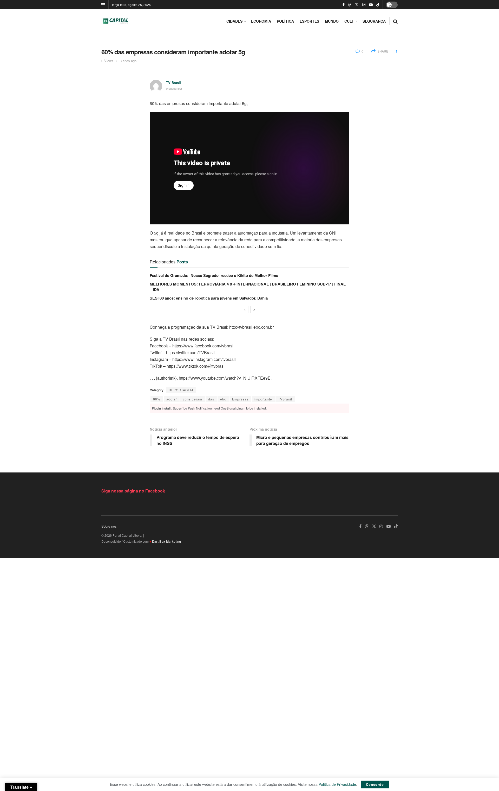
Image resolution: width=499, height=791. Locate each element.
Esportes (309, 21)
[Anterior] (245, 309)
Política (285, 21)
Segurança (374, 21)
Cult (349, 21)
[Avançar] (254, 309)
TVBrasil (285, 399)
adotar (171, 399)
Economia (261, 21)
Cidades (234, 21)
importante (263, 399)
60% (156, 399)
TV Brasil (173, 82)
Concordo (375, 784)
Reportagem (181, 390)
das (211, 399)
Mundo (332, 21)
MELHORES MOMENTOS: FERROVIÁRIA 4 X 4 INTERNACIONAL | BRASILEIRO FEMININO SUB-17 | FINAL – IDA (248, 286)
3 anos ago (128, 60)
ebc (223, 399)
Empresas (240, 399)
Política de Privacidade (337, 784)
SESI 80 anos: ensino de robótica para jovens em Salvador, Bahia (209, 298)
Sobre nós (109, 526)
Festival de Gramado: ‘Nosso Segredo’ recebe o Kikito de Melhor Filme (214, 275)
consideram (192, 399)
